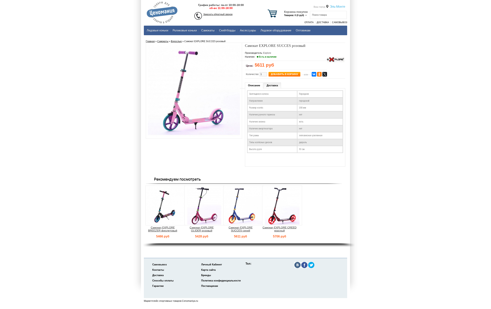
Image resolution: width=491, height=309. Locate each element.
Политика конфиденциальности (221, 280)
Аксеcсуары (248, 30)
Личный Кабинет (211, 264)
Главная (150, 41)
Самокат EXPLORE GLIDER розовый (202, 229)
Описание (254, 85)
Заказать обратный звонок (217, 14)
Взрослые (176, 41)
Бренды (206, 275)
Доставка (323, 22)
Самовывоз (339, 22)
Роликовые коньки (185, 30)
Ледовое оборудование (275, 30)
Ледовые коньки (157, 30)
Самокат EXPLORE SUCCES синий (241, 229)
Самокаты (208, 30)
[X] (324, 74)
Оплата (309, 22)
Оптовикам (303, 30)
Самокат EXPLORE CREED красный (280, 229)
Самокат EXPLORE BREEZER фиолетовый (162, 229)
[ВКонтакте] (314, 74)
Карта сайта (208, 269)
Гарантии (158, 286)
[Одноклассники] (319, 74)
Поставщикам (209, 286)
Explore (267, 53)
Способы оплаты (163, 280)
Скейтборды (227, 30)
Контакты (158, 269)
